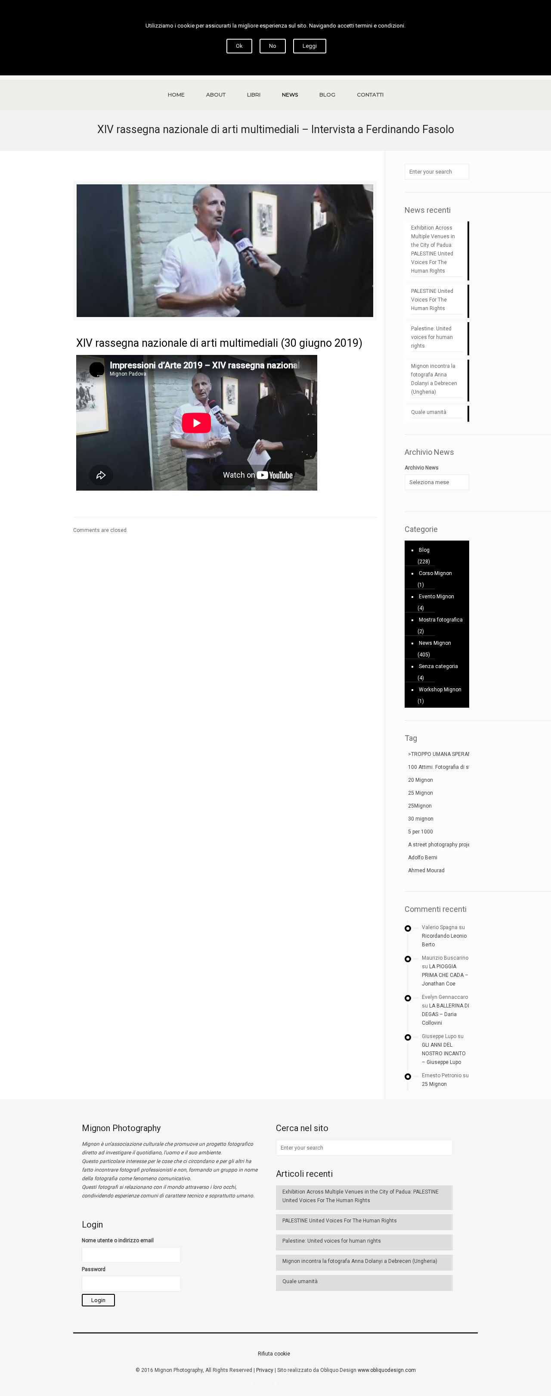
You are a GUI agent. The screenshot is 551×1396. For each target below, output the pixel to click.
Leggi (310, 46)
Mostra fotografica (441, 620)
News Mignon (435, 643)
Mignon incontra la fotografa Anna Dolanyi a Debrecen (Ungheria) (434, 379)
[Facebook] (252, 1383)
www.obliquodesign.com (387, 1370)
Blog (424, 550)
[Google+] (264, 1383)
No (272, 46)
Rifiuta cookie (274, 1354)
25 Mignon (434, 1084)
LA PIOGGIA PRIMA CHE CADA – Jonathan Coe (445, 975)
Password (93, 1269)
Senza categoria (438, 666)
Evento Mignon (436, 597)
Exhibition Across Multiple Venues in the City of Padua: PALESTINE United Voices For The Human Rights (433, 249)
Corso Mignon (435, 573)
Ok (239, 46)
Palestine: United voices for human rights (432, 337)
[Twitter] (275, 1383)
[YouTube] (287, 1383)
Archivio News (422, 468)
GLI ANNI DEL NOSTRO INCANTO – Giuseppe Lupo (444, 1053)
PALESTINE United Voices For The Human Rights (432, 299)
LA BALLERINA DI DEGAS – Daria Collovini (445, 1014)
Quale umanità (428, 412)
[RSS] (298, 1383)
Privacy (264, 1370)
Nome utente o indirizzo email (118, 1240)
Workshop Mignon (440, 690)
